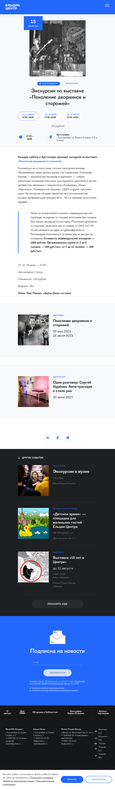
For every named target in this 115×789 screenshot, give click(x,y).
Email (35, 662)
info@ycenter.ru (39, 741)
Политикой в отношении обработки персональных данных (57, 683)
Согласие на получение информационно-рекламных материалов (55, 690)
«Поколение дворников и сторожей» (40, 161)
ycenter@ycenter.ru (40, 744)
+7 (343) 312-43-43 (41, 738)
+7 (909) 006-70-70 (13, 738)
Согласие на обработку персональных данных (48, 688)
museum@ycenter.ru (13, 744)
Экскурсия (72, 83)
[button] (48, 437)
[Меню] (107, 5)
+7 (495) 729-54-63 (68, 741)
